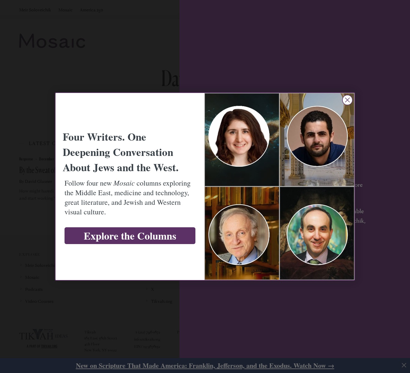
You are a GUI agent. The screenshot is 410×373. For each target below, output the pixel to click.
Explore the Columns (130, 235)
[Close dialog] (347, 100)
